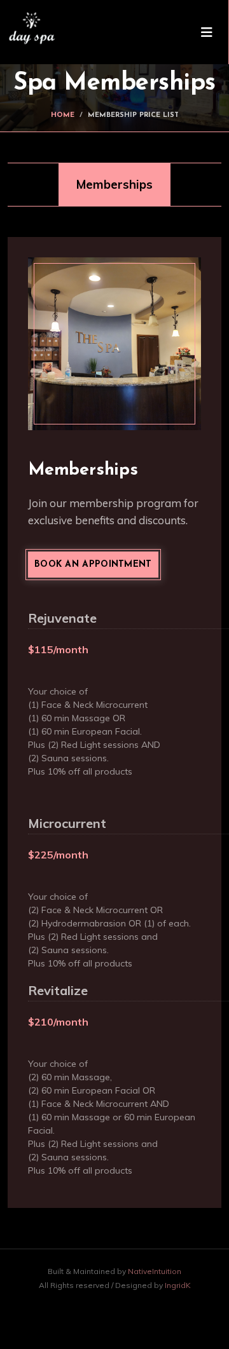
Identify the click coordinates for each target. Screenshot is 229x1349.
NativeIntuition (154, 1271)
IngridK (178, 1285)
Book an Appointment (93, 564)
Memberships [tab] (114, 184)
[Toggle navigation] (206, 32)
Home (62, 115)
